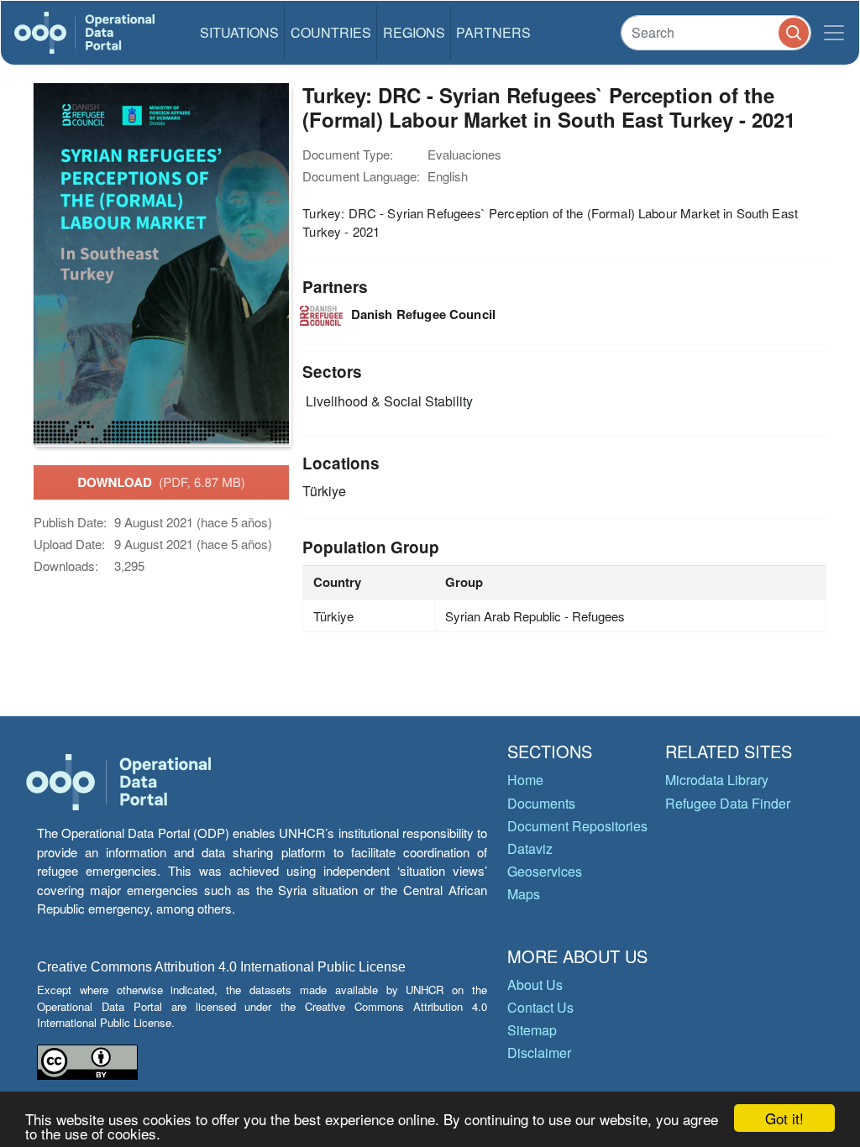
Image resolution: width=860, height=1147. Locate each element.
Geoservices (544, 871)
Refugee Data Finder (727, 803)
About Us (535, 984)
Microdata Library (716, 779)
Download (161, 482)
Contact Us (540, 1007)
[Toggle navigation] (834, 32)
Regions (414, 32)
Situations (239, 32)
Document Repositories (577, 825)
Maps (523, 893)
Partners (493, 32)
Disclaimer (539, 1052)
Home (525, 779)
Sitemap (532, 1030)
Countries (331, 32)
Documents (541, 803)
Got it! (784, 1118)
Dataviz (530, 848)
